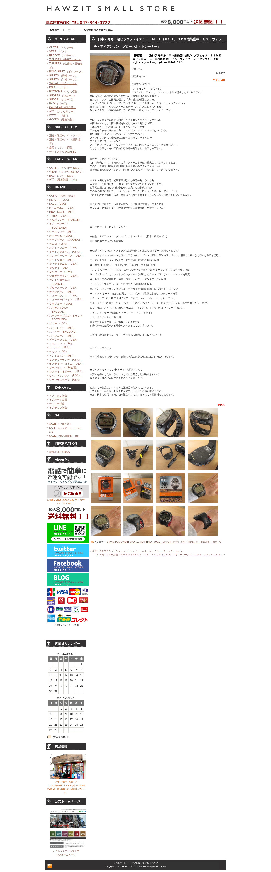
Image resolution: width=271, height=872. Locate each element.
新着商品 (117, 863)
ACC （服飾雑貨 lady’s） (63, 179)
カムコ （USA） (58, 243)
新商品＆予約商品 (59, 451)
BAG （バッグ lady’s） (62, 175)
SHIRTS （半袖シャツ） (63, 79)
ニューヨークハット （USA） (66, 299)
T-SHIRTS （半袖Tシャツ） (65, 59)
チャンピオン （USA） (62, 291)
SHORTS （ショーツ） (62, 95)
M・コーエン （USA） (62, 207)
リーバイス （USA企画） (64, 367)
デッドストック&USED (62, 151)
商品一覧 (217, 542)
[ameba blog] (68, 585)
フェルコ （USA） (60, 347)
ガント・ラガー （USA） (64, 247)
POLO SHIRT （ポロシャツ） (66, 71)
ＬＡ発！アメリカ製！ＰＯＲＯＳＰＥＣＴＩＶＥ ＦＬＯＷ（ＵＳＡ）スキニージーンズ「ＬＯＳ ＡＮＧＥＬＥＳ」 (160, 554)
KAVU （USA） (58, 203)
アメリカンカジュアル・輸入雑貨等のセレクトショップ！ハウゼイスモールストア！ (94, 1)
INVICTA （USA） (59, 199)
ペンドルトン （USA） (62, 355)
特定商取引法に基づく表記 (145, 863)
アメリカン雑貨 (58, 395)
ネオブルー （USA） (61, 303)
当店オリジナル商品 (60, 147)
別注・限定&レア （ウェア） (66, 135)
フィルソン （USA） (61, 343)
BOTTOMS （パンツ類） (63, 91)
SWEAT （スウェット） (63, 83)
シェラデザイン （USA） (64, 275)
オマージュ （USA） (61, 235)
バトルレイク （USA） (62, 327)
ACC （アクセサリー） (62, 111)
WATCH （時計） (59, 115)
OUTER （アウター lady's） (65, 167)
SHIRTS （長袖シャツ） (63, 75)
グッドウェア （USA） (62, 259)
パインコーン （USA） (62, 335)
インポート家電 (58, 399)
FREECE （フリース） (62, 55)
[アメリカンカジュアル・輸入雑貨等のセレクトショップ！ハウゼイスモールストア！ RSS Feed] (49, 866)
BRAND (110, 542)
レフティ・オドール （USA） (66, 371)
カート (127, 863)
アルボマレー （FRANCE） (65, 219)
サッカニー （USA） (61, 271)
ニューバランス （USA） (64, 295)
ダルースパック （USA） (64, 287)
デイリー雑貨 (57, 403)
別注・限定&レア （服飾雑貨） (196, 542)
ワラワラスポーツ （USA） (65, 379)
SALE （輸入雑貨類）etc (63, 435)
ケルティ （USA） (60, 267)
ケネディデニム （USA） (64, 263)
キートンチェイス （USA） (65, 251)
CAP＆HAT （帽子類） (62, 107)
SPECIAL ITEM (137, 542)
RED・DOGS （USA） (62, 211)
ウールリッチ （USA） (62, 231)
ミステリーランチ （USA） (65, 359)
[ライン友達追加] (68, 542)
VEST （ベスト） (59, 51)
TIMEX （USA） (59, 215)
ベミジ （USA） (58, 351)
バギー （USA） (58, 323)
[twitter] (68, 556)
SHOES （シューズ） (62, 99)
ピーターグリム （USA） (64, 339)
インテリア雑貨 (58, 407)
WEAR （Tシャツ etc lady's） (66, 171)
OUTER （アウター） (61, 47)
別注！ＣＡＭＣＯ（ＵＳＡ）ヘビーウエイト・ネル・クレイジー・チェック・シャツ (137, 551)
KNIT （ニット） (59, 87)
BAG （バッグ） (58, 103)
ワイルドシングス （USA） (65, 375)
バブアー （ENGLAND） (63, 331)
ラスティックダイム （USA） (66, 363)
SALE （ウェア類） (60, 423)
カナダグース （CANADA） (65, 239)
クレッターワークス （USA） (66, 255)
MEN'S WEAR (122, 542)
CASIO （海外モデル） (62, 195)
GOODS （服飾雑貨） (62, 119)
